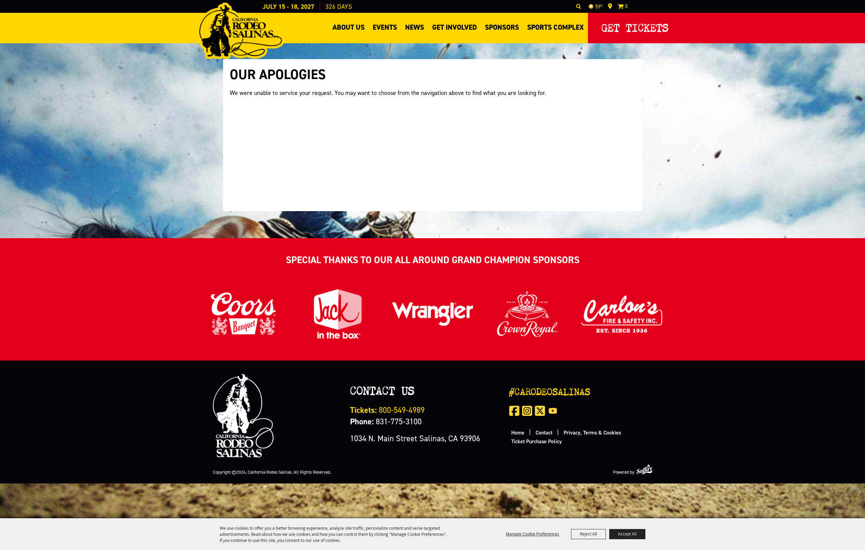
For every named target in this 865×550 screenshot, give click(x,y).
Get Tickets (634, 26)
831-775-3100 (386, 421)
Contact (544, 432)
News (414, 27)
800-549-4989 (387, 410)
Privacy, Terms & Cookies (592, 432)
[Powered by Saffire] (644, 469)
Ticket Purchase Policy (536, 441)
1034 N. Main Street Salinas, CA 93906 (415, 438)
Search (578, 6)
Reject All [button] (588, 533)
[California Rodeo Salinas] (241, 30)
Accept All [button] (627, 533)
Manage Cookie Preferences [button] (532, 533)
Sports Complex (555, 27)
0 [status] (626, 6)
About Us (348, 27)
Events (385, 27)
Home (517, 432)
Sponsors (502, 27)
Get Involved (454, 27)
